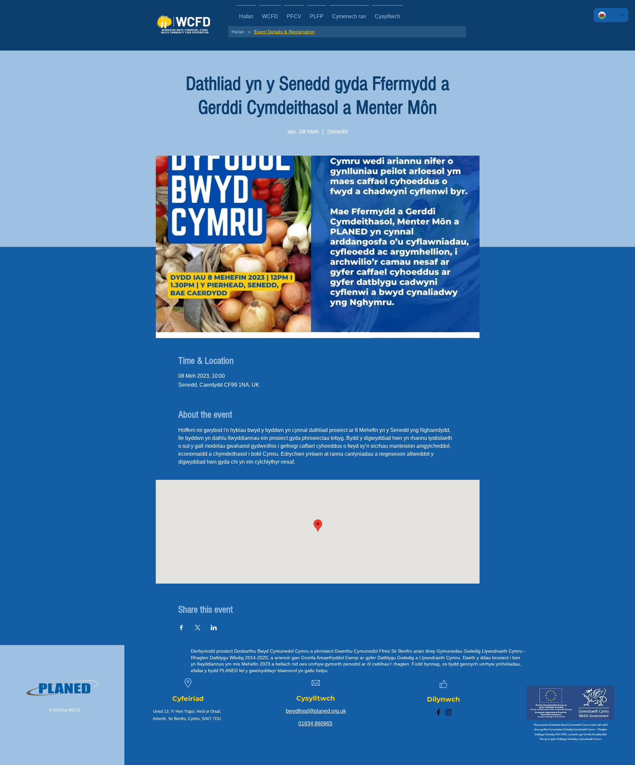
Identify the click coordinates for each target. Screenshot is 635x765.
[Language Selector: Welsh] (611, 15)
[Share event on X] (197, 627)
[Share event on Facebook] (181, 627)
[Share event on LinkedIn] (214, 627)
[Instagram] (448, 712)
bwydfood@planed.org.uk (316, 711)
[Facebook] (438, 712)
